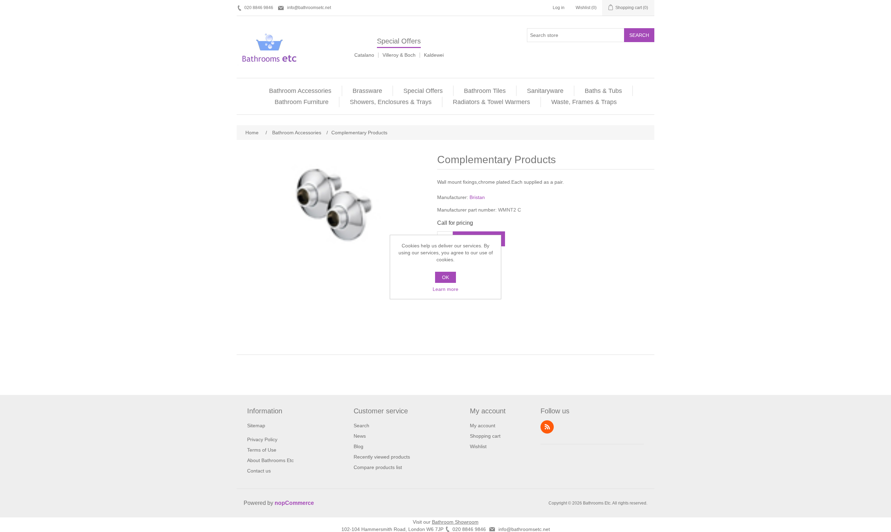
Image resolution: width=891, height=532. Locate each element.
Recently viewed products (382, 457)
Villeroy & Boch (399, 55)
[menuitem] (300, 91)
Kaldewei (434, 55)
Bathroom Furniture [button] (302, 101)
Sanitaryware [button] (545, 90)
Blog (358, 446)
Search (639, 35)
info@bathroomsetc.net (309, 7)
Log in (559, 7)
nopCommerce (294, 503)
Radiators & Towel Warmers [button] (491, 101)
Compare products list (378, 467)
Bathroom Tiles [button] (485, 90)
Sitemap (256, 425)
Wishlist (478, 446)
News (360, 436)
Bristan (477, 197)
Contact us (259, 471)
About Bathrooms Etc (270, 460)
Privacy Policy (262, 439)
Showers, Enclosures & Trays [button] (391, 101)
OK (445, 277)
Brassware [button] (367, 90)
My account (482, 425)
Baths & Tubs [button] (603, 90)
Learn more (445, 289)
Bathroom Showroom (455, 522)
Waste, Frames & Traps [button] (584, 101)
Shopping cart (485, 436)
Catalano (364, 55)
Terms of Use (261, 450)
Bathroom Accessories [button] (300, 90)
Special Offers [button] (423, 90)
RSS (547, 427)
